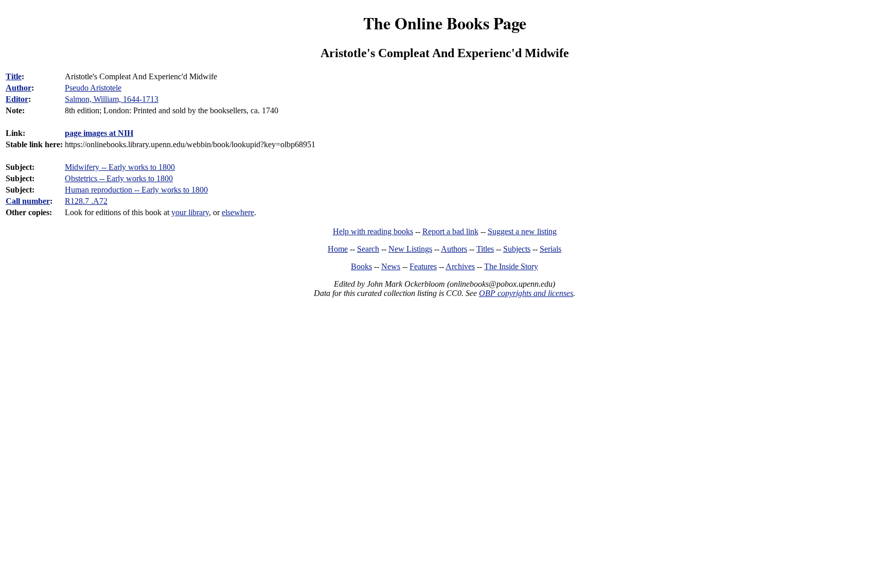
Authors (454, 249)
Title (14, 76)
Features (423, 266)
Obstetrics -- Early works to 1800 (119, 178)
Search (368, 249)
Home (338, 249)
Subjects (516, 249)
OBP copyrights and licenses (526, 293)
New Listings (410, 249)
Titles (485, 249)
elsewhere (238, 212)
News (390, 266)
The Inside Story (511, 266)
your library (190, 212)
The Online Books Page (444, 23)
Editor (17, 99)
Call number (28, 201)
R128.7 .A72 (86, 201)
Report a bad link (450, 231)
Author (18, 87)
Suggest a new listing (522, 231)
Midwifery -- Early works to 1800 (120, 167)
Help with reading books (373, 231)
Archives (460, 266)
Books (361, 266)
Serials (550, 249)
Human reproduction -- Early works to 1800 (136, 189)
